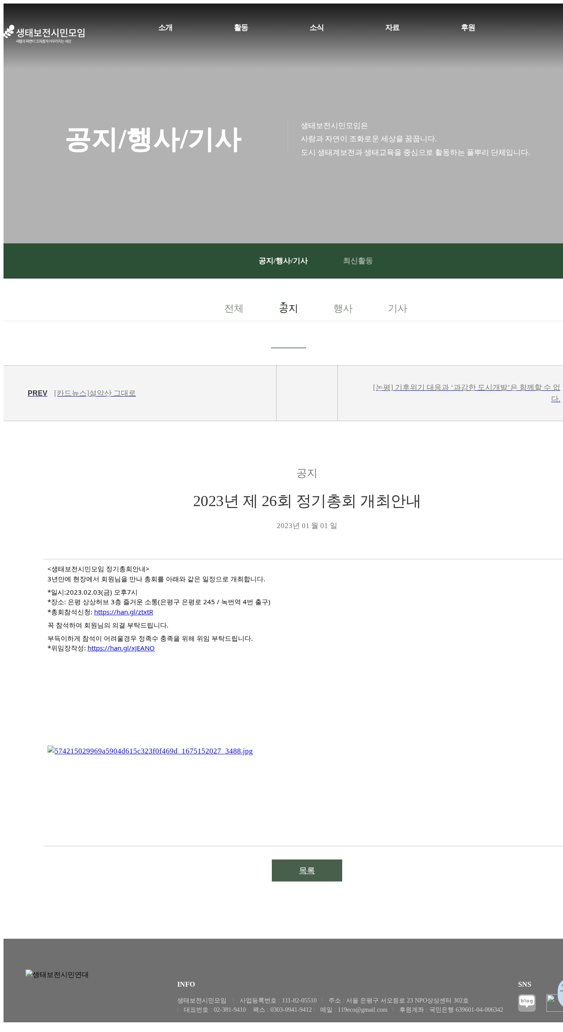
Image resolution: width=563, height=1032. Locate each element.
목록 (307, 870)
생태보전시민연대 (44, 34)
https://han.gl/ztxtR (123, 611)
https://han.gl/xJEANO (121, 647)
